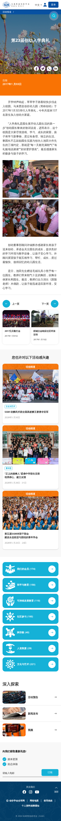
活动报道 (7, 11)
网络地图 (34, 800)
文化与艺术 (10, 406)
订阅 (50, 772)
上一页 (15, 303)
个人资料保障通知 (30, 805)
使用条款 (48, 800)
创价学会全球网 (17, 800)
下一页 (45, 303)
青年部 (8, 468)
